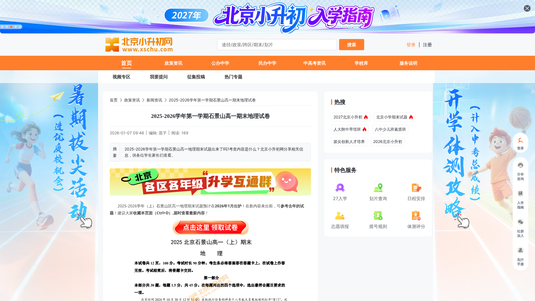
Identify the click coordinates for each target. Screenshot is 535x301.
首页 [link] (114, 100)
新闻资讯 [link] (154, 100)
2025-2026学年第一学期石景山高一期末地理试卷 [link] (212, 100)
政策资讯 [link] (132, 100)
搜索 (351, 44)
